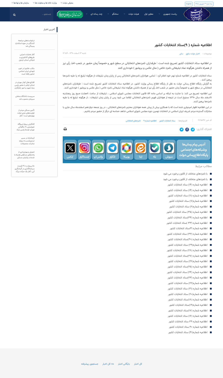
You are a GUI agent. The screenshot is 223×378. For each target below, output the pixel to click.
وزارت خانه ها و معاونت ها (45, 3)
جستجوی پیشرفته (89, 364)
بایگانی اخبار (124, 364)
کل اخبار (138, 364)
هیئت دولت (133, 14)
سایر (181, 53)
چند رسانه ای (96, 14)
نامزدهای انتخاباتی (133, 120)
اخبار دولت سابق (193, 53)
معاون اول (148, 14)
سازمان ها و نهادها (21, 3)
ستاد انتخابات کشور (167, 120)
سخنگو (115, 14)
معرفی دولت (67, 3)
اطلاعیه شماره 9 (149, 120)
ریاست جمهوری (170, 14)
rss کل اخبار (108, 364)
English (188, 4)
